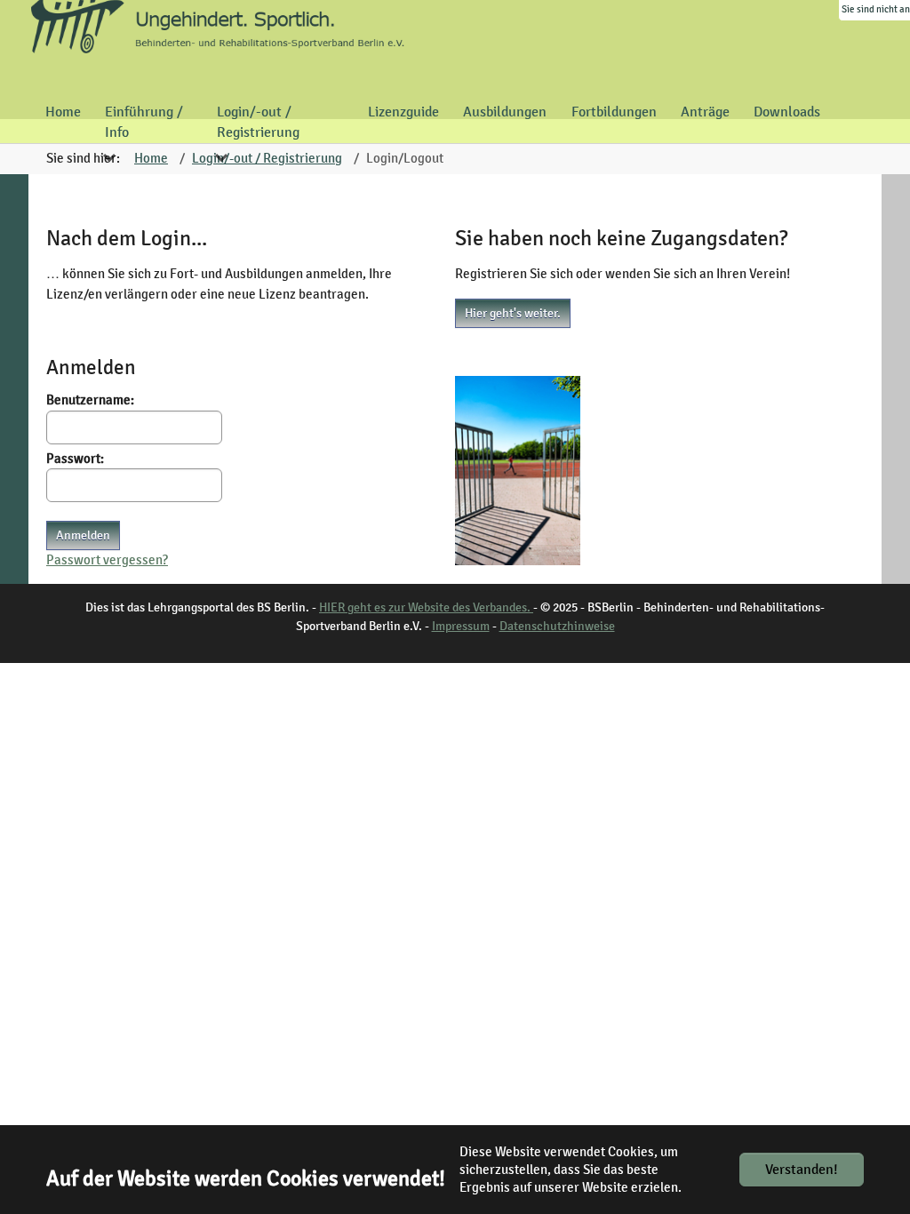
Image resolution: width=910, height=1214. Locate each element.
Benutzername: (90, 400)
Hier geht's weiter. (513, 313)
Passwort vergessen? (107, 560)
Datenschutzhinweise (557, 626)
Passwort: (75, 459)
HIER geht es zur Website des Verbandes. (426, 607)
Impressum (461, 626)
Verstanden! (801, 1169)
